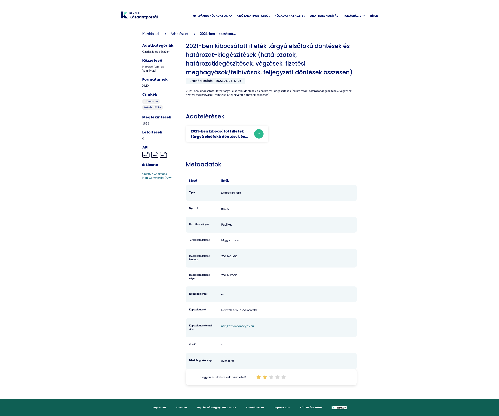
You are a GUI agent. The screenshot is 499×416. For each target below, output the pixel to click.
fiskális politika (152, 107)
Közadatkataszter (290, 16)
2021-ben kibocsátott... (218, 34)
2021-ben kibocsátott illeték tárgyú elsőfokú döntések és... (219, 134)
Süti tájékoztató (311, 407)
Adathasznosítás (324, 16)
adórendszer (151, 101)
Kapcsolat (159, 407)
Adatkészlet (179, 34)
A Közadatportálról (253, 16)
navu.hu (181, 407)
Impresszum (282, 407)
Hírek (374, 16)
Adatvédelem (255, 407)
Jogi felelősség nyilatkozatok (216, 407)
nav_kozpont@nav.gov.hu (237, 326)
